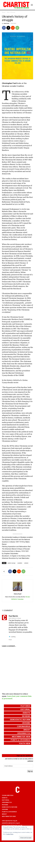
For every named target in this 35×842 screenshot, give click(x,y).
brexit (27, 729)
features (25, 706)
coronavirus (23, 726)
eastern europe (11, 563)
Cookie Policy (9, 834)
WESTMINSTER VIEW (9, 816)
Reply (10, 639)
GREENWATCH (7, 802)
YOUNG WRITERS (7, 795)
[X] (8, 28)
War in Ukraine (11, 12)
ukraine (26, 563)
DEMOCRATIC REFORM (9, 807)
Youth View (24, 743)
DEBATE (4, 798)
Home (3, 12)
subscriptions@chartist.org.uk (12, 825)
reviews (26, 716)
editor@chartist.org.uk (9, 820)
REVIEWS (5, 805)
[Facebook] (4, 28)
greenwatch (23, 733)
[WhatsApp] (17, 28)
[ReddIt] (13, 28)
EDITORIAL (5, 800)
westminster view (21, 736)
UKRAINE (5, 809)
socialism (20, 563)
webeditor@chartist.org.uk (11, 823)
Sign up (30, 771)
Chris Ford (6, 23)
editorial (25, 709)
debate (26, 712)
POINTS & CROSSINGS (9, 812)
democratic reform (20, 719)
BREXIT (4, 814)
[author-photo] (17, 591)
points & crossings (20, 740)
